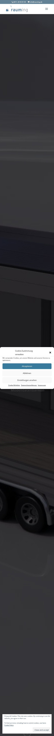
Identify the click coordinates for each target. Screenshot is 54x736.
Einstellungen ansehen (27, 380)
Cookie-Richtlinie (14, 385)
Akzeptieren (27, 366)
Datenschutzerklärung (29, 385)
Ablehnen (27, 373)
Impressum (42, 385)
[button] (50, 352)
